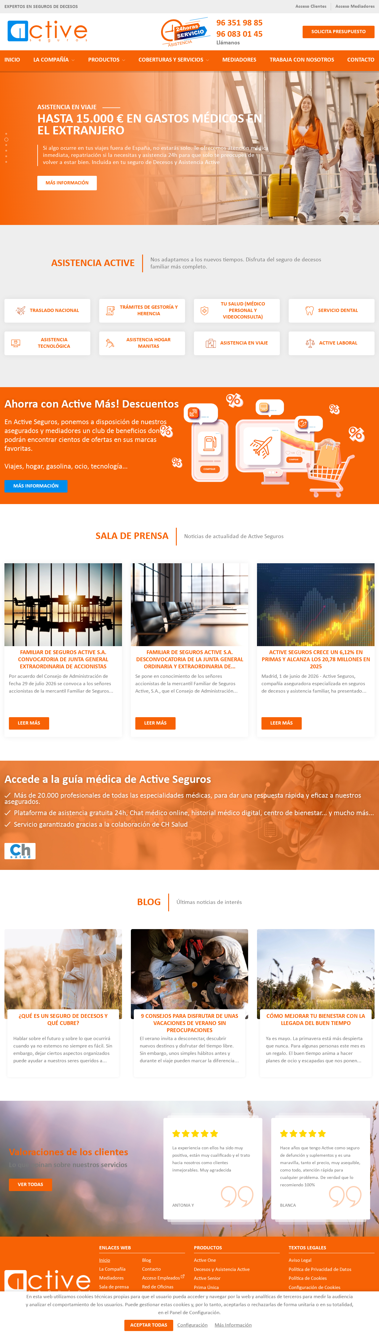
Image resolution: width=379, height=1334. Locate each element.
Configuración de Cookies (315, 1287)
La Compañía (112, 1269)
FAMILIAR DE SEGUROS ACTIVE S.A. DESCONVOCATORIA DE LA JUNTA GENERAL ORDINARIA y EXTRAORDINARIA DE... (189, 660)
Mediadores (239, 60)
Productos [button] (103, 60)
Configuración (192, 1325)
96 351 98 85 (239, 23)
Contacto (361, 60)
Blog (149, 902)
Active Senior (207, 1278)
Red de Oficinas (158, 1287)
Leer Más (29, 723)
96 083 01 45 (239, 34)
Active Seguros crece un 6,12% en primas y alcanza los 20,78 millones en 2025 (316, 660)
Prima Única (206, 1287)
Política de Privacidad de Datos (320, 1269)
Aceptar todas (148, 1325)
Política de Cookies (308, 1278)
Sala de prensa (132, 537)
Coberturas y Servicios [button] (171, 60)
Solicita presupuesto (338, 32)
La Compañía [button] (51, 60)
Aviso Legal (300, 1260)
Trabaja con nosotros (302, 60)
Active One (205, 1260)
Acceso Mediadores (355, 6)
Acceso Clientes (311, 6)
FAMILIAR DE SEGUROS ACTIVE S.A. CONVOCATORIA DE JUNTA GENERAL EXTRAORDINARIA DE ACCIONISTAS (63, 660)
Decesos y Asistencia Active (222, 1269)
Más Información (233, 1325)
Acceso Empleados (161, 1278)
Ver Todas (30, 1184)
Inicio (12, 60)
